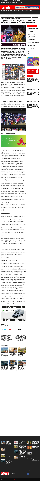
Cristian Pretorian (12, 324)
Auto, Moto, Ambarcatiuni (34, 28)
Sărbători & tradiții (35, 17)
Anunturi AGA (31, 51)
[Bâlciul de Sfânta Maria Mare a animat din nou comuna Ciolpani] (22, 363)
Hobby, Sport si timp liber (34, 40)
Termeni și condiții (33, 479)
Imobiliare (31, 30)
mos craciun (17, 324)
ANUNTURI (8, 2)
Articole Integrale (11, 17)
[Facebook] (28, 474)
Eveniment (21, 17)
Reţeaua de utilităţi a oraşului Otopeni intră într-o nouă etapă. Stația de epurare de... (32, 99)
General (30, 17)
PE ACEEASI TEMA (4, 345)
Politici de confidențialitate (24, 479)
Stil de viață (7, 18)
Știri (10, 18)
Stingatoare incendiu (16, 2)
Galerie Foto (26, 17)
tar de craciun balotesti (4, 325)
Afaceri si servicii (32, 43)
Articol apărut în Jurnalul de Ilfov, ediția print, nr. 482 (12, 61)
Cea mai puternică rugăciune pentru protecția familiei (35, 442)
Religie (6, 13)
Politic (15, 10)
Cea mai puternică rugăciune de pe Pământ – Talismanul (35, 448)
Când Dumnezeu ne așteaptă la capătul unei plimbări (33, 93)
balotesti (6, 324)
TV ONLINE (3, 2)
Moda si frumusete (32, 37)
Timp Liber (10, 13)
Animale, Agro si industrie (34, 42)
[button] (38, 12)
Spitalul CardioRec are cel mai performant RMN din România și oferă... (35, 454)
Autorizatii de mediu (33, 47)
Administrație (20, 10)
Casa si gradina (32, 36)
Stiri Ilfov (5, 10)
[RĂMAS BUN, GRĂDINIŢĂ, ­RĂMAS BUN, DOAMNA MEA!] (29, 459)
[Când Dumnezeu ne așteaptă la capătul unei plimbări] (22, 350)
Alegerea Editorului (4, 17)
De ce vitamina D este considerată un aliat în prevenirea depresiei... (9, 450)
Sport (2, 13)
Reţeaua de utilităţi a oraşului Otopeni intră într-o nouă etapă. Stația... (9, 461)
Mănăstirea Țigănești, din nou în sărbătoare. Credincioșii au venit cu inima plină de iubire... (33, 105)
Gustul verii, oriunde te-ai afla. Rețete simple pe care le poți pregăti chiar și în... (32, 79)
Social (26, 10)
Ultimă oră (17, 18)
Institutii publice (32, 45)
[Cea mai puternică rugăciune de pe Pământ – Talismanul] (29, 447)
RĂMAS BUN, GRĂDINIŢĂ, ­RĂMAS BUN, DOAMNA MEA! (35, 459)
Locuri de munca (32, 34)
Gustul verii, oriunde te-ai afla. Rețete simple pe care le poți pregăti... (9, 443)
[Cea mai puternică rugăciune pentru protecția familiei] (29, 442)
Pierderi (30, 53)
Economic (30, 10)
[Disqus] (13, 394)
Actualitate (10, 10)
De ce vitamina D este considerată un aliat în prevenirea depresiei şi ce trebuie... (32, 86)
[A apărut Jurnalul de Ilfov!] (16, 442)
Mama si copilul (31, 39)
